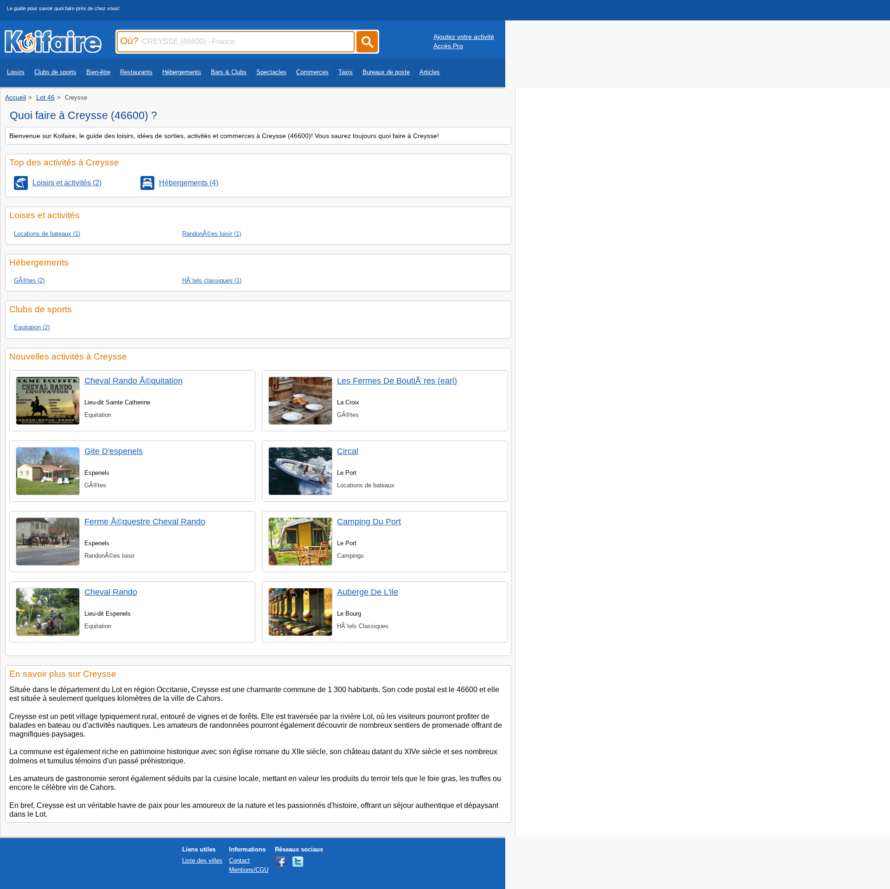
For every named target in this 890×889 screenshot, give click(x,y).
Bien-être (98, 72)
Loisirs (16, 72)
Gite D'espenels (113, 451)
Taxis (345, 72)
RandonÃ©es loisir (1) (211, 233)
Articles (430, 72)
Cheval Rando (110, 592)
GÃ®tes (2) (29, 280)
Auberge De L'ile (367, 592)
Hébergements (181, 72)
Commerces (312, 72)
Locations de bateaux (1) (47, 233)
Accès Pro (448, 46)
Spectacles (271, 72)
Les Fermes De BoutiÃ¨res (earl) (397, 380)
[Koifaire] (53, 50)
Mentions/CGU (248, 869)
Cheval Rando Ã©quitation (133, 380)
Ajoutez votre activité (463, 36)
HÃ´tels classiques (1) (212, 280)
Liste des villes (202, 860)
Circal (347, 451)
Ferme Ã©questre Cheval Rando (144, 521)
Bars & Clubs (229, 72)
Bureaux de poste (386, 72)
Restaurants (136, 72)
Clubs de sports (55, 72)
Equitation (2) (32, 327)
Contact (239, 860)
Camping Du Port (369, 521)
